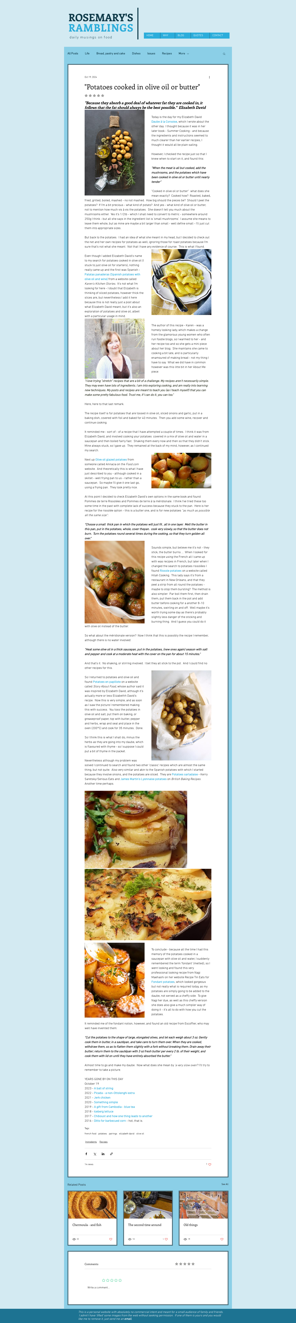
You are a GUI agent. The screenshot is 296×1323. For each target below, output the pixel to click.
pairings (113, 1133)
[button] (224, 53)
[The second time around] (148, 1205)
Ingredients (91, 1142)
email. (128, 1319)
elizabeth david (126, 1133)
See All (225, 1184)
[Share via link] (111, 1153)
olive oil (140, 1133)
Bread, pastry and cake (110, 53)
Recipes (167, 53)
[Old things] (204, 1205)
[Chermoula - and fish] (92, 1205)
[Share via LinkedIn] (103, 1153)
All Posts (72, 53)
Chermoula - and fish (86, 1225)
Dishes (136, 53)
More (182, 53)
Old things (191, 1225)
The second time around (144, 1225)
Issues (151, 53)
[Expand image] (136, 829)
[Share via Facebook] (86, 1153)
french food (90, 1133)
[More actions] (209, 77)
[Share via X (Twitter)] (94, 1153)
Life (87, 53)
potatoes (102, 1133)
